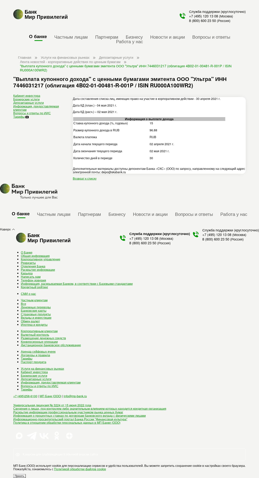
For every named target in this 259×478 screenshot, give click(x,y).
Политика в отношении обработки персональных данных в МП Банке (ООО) (66, 422)
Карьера (27, 273)
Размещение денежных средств (43, 338)
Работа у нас (129, 41)
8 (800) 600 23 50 (202, 20)
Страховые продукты (36, 314)
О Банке (26, 252)
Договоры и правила (35, 355)
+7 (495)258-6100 (25, 396)
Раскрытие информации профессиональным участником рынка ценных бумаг (68, 412)
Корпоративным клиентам (39, 331)
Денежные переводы (36, 307)
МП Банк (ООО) (50, 396)
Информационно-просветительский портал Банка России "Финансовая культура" (70, 419)
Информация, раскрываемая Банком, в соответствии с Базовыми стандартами (77, 283)
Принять (19, 476)
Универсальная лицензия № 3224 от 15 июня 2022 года (52, 405)
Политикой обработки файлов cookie (80, 469)
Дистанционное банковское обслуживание (51, 345)
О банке (38, 36)
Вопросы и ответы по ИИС (32, 113)
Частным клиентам (34, 300)
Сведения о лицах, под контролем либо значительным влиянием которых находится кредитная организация (89, 408)
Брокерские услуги (26, 99)
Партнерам (106, 36)
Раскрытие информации (38, 269)
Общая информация (35, 256)
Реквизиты (28, 263)
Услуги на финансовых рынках (42, 368)
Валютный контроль (35, 334)
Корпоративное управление (40, 259)
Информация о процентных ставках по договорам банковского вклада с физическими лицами (79, 415)
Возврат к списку (85, 178)
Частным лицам (71, 36)
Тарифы (19, 116)
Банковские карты (33, 310)
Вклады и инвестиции (36, 317)
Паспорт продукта (33, 362)
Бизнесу (134, 36)
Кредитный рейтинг (34, 287)
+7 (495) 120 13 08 (203, 15)
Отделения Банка (33, 266)
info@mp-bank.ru (75, 396)
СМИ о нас (28, 294)
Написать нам (31, 276)
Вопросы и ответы (211, 36)
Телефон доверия (33, 280)
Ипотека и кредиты (34, 324)
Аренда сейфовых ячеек (38, 351)
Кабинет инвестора (26, 95)
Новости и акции (167, 36)
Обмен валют (30, 321)
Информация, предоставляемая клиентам (36, 108)
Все (23, 304)
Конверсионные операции (39, 341)
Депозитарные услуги (28, 102)
